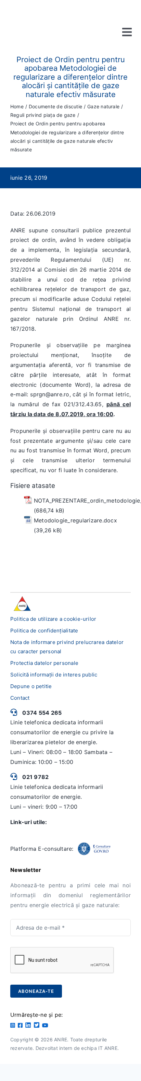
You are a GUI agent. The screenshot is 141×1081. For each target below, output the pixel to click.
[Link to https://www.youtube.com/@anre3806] (45, 1025)
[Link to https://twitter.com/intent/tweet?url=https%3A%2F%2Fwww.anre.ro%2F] (36, 1025)
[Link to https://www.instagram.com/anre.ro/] (12, 1025)
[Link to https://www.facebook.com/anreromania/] (20, 1025)
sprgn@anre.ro (49, 394)
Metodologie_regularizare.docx (75, 520)
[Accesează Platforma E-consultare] (94, 848)
